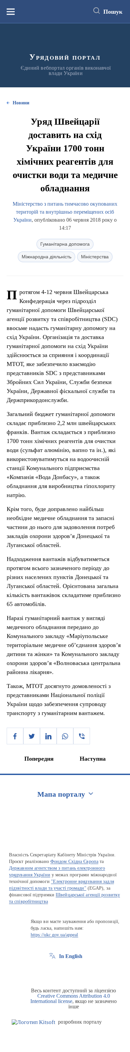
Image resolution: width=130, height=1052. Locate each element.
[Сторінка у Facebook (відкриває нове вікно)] (52, 971)
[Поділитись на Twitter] (32, 736)
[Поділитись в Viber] (82, 736)
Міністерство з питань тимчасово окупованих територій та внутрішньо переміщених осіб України (65, 212)
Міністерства (95, 256)
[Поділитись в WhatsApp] (65, 736)
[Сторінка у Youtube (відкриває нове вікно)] (77, 971)
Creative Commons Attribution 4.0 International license (70, 998)
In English (70, 956)
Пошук (112, 11)
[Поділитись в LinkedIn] (48, 736)
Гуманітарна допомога (65, 244)
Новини (21, 102)
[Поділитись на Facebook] (15, 736)
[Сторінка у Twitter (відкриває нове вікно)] (65, 971)
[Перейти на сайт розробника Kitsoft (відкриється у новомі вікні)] (33, 1022)
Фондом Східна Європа (74, 861)
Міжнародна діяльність (46, 256)
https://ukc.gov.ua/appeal (54, 934)
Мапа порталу (61, 794)
